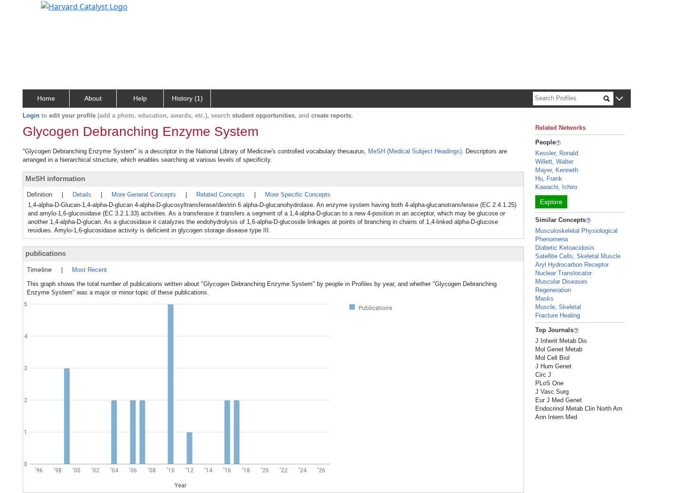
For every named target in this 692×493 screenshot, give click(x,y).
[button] (619, 99)
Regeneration (553, 290)
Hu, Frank (548, 178)
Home (46, 98)
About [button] (93, 98)
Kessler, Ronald (556, 153)
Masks (544, 298)
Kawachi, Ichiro (556, 187)
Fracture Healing (557, 315)
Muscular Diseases (561, 281)
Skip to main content (39, 11)
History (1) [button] (187, 98)
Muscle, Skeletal (558, 306)
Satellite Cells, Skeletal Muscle (577, 256)
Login (31, 115)
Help (140, 98)
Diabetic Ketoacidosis (565, 247)
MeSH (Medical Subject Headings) (415, 151)
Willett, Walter (554, 161)
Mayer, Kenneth (556, 170)
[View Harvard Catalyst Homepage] (84, 5)
